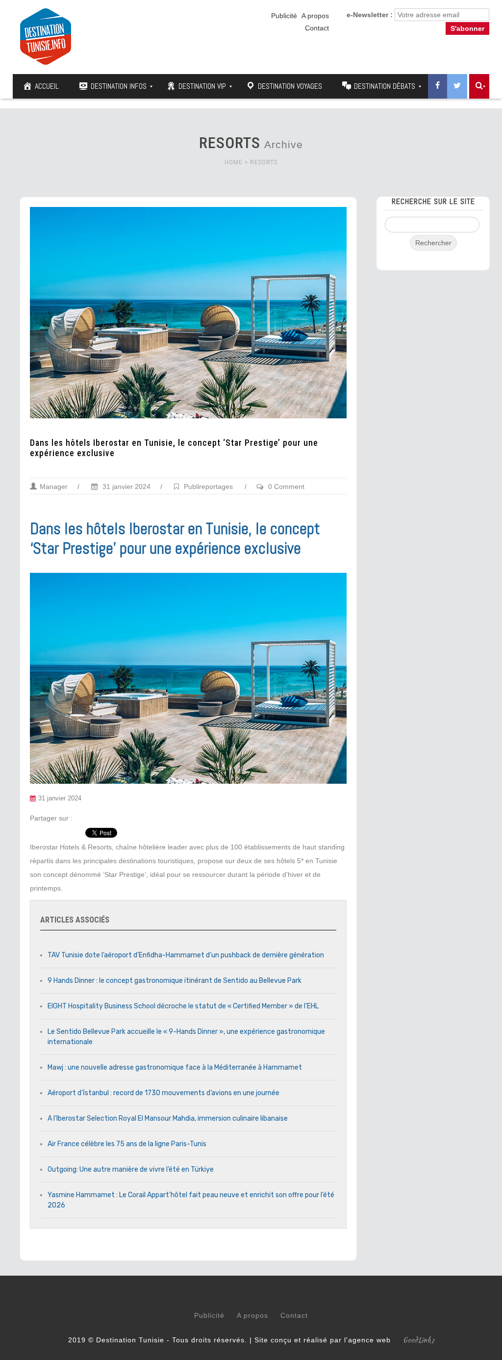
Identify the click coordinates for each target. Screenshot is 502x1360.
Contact (317, 28)
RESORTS (263, 162)
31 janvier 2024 (125, 486)
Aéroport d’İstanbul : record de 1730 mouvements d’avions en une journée (163, 1093)
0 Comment (286, 486)
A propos (315, 16)
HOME (234, 162)
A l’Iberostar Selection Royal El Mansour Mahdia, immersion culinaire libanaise (168, 1118)
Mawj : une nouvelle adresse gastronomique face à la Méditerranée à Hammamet (175, 1067)
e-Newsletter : (370, 15)
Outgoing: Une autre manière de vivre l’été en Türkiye (131, 1169)
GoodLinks (418, 1340)
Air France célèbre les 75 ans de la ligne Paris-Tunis (127, 1144)
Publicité (284, 16)
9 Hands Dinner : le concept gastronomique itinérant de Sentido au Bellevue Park (174, 980)
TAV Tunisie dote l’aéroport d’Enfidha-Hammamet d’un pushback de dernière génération (186, 955)
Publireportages (208, 486)
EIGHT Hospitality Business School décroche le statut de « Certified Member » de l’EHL (183, 1006)
